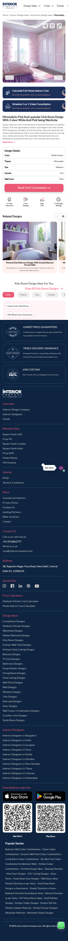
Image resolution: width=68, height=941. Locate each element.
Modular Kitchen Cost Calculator (21, 601)
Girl (61, 173)
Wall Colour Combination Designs (21, 710)
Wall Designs (10, 687)
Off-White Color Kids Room (20, 315)
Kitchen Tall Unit (48, 903)
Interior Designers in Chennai (19, 773)
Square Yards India (13, 448)
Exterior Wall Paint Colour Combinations (41, 854)
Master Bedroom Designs (16, 635)
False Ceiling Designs (14, 677)
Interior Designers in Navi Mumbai (21, 763)
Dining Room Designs (14, 673)
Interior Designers (12, 414)
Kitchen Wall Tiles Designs (17, 644)
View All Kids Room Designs (42, 288)
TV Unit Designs (11, 659)
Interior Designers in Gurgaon (19, 745)
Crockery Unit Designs (15, 715)
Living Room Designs (14, 621)
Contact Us (9, 507)
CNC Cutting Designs (38, 873)
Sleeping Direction (54, 869)
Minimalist (58, 161)
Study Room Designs (14, 720)
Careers (7, 521)
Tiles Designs (10, 696)
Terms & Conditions (13, 482)
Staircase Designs (12, 701)
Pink (61, 179)
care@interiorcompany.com (17, 551)
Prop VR (7, 439)
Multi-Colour (57, 155)
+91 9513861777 (12, 541)
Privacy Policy (10, 502)
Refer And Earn (11, 516)
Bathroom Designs (12, 663)
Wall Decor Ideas (49, 878)
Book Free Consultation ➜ (34, 187)
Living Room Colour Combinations (22, 859)
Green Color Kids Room (18, 306)
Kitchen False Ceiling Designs (19, 649)
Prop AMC (8, 453)
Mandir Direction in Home (43, 888)
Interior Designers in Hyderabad (20, 778)
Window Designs (12, 692)
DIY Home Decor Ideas (30, 898)
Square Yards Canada (14, 443)
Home (5, 15)
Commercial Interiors (14, 498)
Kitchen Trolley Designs (27, 903)
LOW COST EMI (31, 369)
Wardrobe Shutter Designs (40, 913)
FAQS (6, 478)
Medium (59, 167)
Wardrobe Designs (13, 630)
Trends (6, 419)
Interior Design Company (16, 409)
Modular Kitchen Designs (16, 626)
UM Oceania (9, 462)
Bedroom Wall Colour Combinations (23, 849)
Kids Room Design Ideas (41, 15)
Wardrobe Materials (15, 913)
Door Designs (10, 706)
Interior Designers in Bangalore (19, 735)
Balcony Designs (11, 654)
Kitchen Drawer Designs (45, 908)
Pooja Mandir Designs (15, 668)
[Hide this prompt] (43, 465)
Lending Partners (12, 512)
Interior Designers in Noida (17, 754)
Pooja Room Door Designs (26, 878)
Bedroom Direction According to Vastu (24, 893)
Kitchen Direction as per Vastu (20, 883)
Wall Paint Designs (13, 682)
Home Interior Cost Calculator (19, 606)
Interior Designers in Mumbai (18, 759)
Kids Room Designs (13, 640)
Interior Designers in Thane (17, 768)
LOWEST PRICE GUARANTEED (40, 327)
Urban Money (10, 457)
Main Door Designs (16, 873)
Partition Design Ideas (32, 869)
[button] (54, 468)
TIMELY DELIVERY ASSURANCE (40, 348)
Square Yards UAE (12, 434)
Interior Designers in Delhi (17, 740)
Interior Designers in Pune (17, 749)
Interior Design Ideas (19, 15)
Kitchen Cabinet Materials (18, 908)
